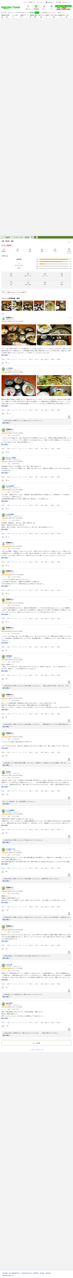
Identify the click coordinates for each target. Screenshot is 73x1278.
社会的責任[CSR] (26, 1273)
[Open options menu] (70, 317)
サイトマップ (40, 2)
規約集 (42, 1273)
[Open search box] (4, 292)
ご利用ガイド (31, 2)
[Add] (69, 242)
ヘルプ (24, 2)
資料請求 (48, 1273)
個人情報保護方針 (14, 1273)
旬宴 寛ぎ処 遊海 (7, 241)
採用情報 (35, 1273)
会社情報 (4, 1273)
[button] (7, 306)
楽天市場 (58, 2)
